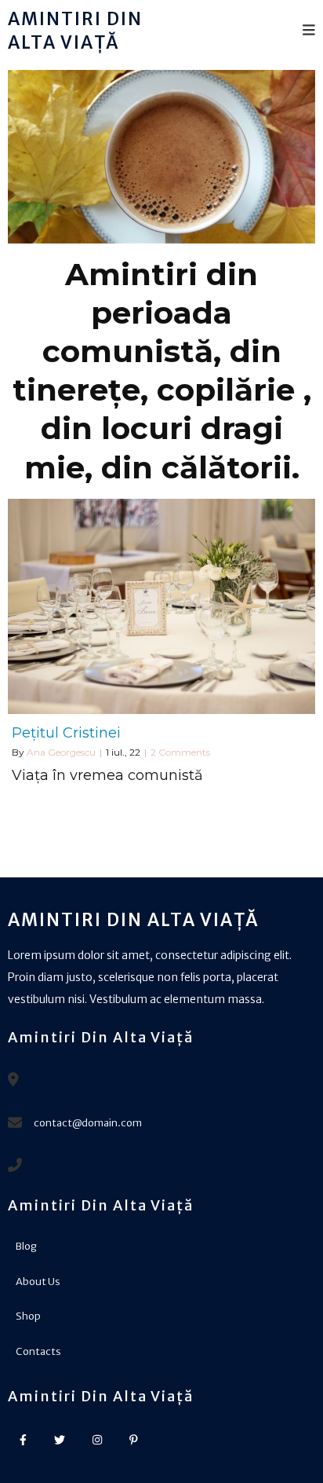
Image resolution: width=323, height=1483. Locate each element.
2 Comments (180, 752)
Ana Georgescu (61, 752)
